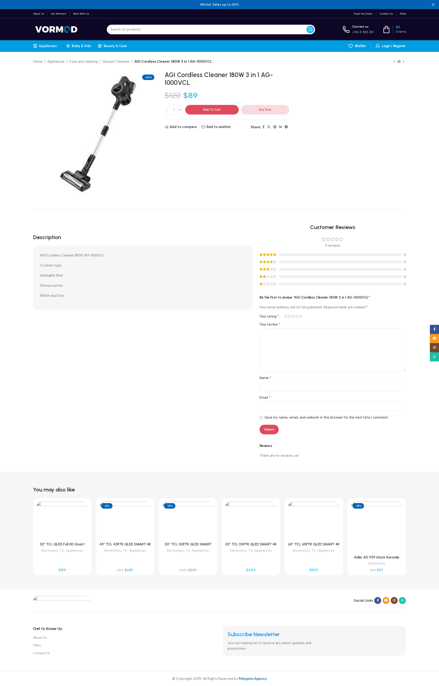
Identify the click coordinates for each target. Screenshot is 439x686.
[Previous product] (394, 61)
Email (265, 397)
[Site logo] (56, 29)
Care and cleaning (83, 61)
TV (62, 550)
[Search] (310, 29)
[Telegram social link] (286, 127)
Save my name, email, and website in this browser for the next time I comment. (327, 417)
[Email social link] (386, 600)
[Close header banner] (433, 4)
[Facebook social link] (263, 127)
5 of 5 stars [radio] (300, 316)
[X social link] (269, 127)
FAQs (37, 645)
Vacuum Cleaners (116, 61)
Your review (270, 324)
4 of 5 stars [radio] (296, 316)
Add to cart (212, 109)
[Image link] (61, 600)
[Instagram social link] (394, 600)
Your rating (269, 316)
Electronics (49, 550)
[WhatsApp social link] (402, 600)
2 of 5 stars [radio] (289, 316)
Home (38, 61)
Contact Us (41, 653)
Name (265, 378)
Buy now (265, 109)
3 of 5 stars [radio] (293, 316)
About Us (40, 638)
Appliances (55, 61)
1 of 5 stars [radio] (285, 316)
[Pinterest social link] (275, 127)
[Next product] (403, 61)
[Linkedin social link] (280, 127)
